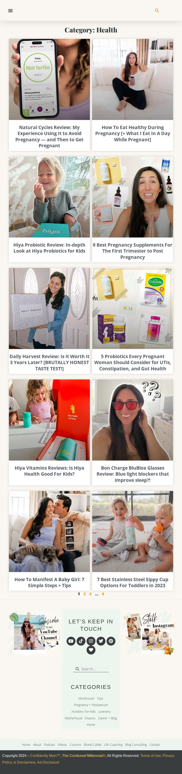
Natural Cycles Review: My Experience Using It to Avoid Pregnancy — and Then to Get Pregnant (49, 136)
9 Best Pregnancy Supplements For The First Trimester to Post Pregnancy (132, 251)
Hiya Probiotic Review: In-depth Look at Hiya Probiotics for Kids (49, 248)
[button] (10, 10)
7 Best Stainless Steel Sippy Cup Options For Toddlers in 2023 (132, 582)
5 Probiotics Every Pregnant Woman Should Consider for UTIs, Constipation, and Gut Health (132, 362)
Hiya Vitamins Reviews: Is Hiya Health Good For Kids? (49, 471)
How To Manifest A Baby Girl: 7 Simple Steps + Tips (49, 582)
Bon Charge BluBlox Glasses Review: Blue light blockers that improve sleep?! (133, 474)
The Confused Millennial (82, 756)
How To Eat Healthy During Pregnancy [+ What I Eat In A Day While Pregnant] (132, 133)
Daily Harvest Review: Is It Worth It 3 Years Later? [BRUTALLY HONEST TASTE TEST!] (49, 362)
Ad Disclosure (48, 762)
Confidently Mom (43, 756)
